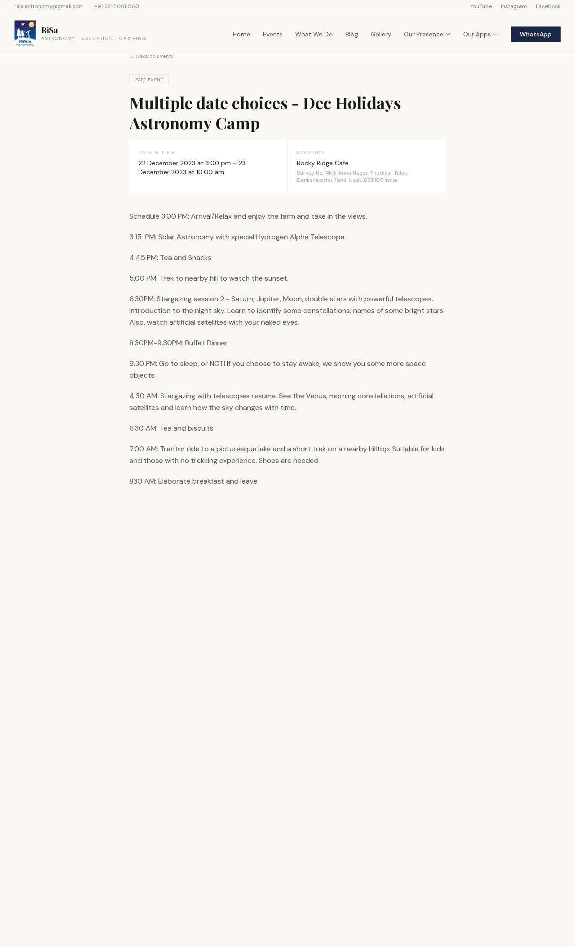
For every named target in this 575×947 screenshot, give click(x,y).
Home (241, 34)
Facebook (548, 6)
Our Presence (423, 34)
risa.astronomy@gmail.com (49, 6)
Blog (351, 34)
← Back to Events (151, 56)
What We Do (314, 34)
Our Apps (477, 34)
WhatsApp (536, 34)
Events (273, 34)
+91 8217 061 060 (116, 6)
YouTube (481, 6)
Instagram (514, 6)
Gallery (381, 34)
